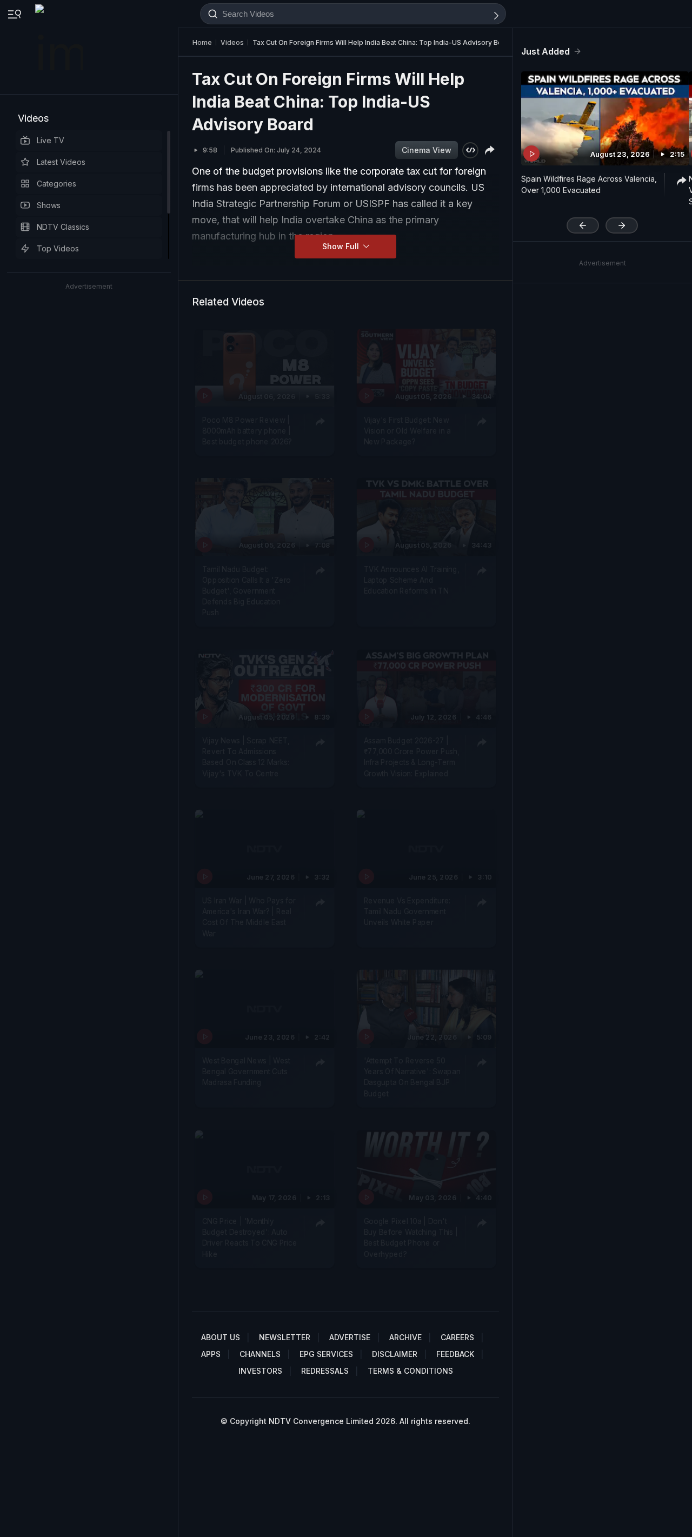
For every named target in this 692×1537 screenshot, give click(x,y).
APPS (211, 1354)
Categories (56, 183)
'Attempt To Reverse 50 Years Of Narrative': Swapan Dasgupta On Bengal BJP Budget (412, 1077)
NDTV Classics (63, 226)
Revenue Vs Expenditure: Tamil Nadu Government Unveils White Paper (407, 911)
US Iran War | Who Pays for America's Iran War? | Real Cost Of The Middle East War (249, 917)
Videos (33, 118)
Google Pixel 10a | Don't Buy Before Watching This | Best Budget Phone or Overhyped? (411, 1238)
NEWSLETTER (284, 1337)
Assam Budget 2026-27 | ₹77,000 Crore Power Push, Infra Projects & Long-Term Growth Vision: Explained (412, 757)
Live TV (50, 140)
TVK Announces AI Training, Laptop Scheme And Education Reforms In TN (412, 580)
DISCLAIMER (394, 1354)
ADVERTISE (349, 1337)
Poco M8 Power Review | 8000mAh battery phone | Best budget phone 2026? (247, 431)
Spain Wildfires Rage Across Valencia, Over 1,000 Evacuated (589, 184)
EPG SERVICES (326, 1354)
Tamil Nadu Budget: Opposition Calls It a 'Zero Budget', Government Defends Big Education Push (246, 591)
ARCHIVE (405, 1337)
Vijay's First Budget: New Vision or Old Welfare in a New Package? (407, 431)
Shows (49, 205)
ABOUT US (220, 1337)
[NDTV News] (60, 47)
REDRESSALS (325, 1370)
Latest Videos (61, 162)
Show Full (341, 246)
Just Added (545, 51)
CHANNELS (260, 1354)
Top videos (58, 248)
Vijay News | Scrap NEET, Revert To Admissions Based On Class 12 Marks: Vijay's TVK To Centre (246, 757)
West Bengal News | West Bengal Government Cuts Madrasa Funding (246, 1071)
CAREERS (457, 1337)
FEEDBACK (455, 1354)
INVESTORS (260, 1370)
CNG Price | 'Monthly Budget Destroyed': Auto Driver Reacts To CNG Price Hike (249, 1238)
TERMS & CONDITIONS (410, 1370)
